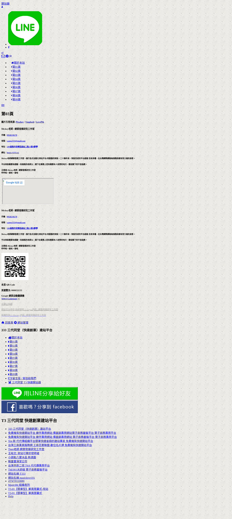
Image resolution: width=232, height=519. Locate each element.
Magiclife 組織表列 (19, 484)
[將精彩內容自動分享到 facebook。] (116, 407)
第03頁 (14, 349)
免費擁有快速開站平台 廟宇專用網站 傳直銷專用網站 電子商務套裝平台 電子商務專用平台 (62, 437)
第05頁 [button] (16, 83)
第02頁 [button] (16, 71)
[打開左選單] (10, 56)
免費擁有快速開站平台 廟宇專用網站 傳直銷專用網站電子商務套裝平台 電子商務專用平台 (62, 432)
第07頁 (14, 366)
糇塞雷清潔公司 (17, 461)
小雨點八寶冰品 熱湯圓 (22, 457)
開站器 (5, 3)
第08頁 (14, 370)
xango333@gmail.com (16, 141)
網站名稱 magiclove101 (21, 477)
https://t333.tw (13, 153)
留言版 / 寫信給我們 (24, 378)
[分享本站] (2, 53)
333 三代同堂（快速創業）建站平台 (29, 428)
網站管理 (22, 322)
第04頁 (14, 353)
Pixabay (20, 122)
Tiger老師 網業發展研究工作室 (26, 449)
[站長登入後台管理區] (7, 56)
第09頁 (14, 374)
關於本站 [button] (19, 62)
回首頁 (8, 322)
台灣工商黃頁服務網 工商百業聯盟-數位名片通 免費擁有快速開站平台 (50, 445)
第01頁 (14, 341)
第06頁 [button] (16, 87)
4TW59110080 (16, 481)
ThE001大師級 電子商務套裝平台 (28, 469)
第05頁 (14, 358)
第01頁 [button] (16, 66)
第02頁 (14, 345)
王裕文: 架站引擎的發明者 (23, 453)
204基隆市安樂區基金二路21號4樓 (21, 147)
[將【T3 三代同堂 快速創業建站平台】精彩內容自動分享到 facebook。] (8, 47)
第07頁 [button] (16, 91)
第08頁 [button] (16, 95)
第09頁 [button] (16, 99)
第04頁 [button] (16, 79)
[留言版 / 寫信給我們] (3, 56)
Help (10, 496)
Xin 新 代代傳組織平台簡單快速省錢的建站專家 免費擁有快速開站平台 (50, 441)
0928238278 (12, 135)
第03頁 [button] (16, 75)
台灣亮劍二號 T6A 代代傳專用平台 (29, 465)
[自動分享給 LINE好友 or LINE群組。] (25, 44)
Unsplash (29, 122)
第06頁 (14, 362)
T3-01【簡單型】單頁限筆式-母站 (28, 489)
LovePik (40, 122)
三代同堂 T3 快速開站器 (26, 382)
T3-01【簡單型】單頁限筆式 (25, 493)
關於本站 (17, 337)
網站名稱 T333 (16, 473)
